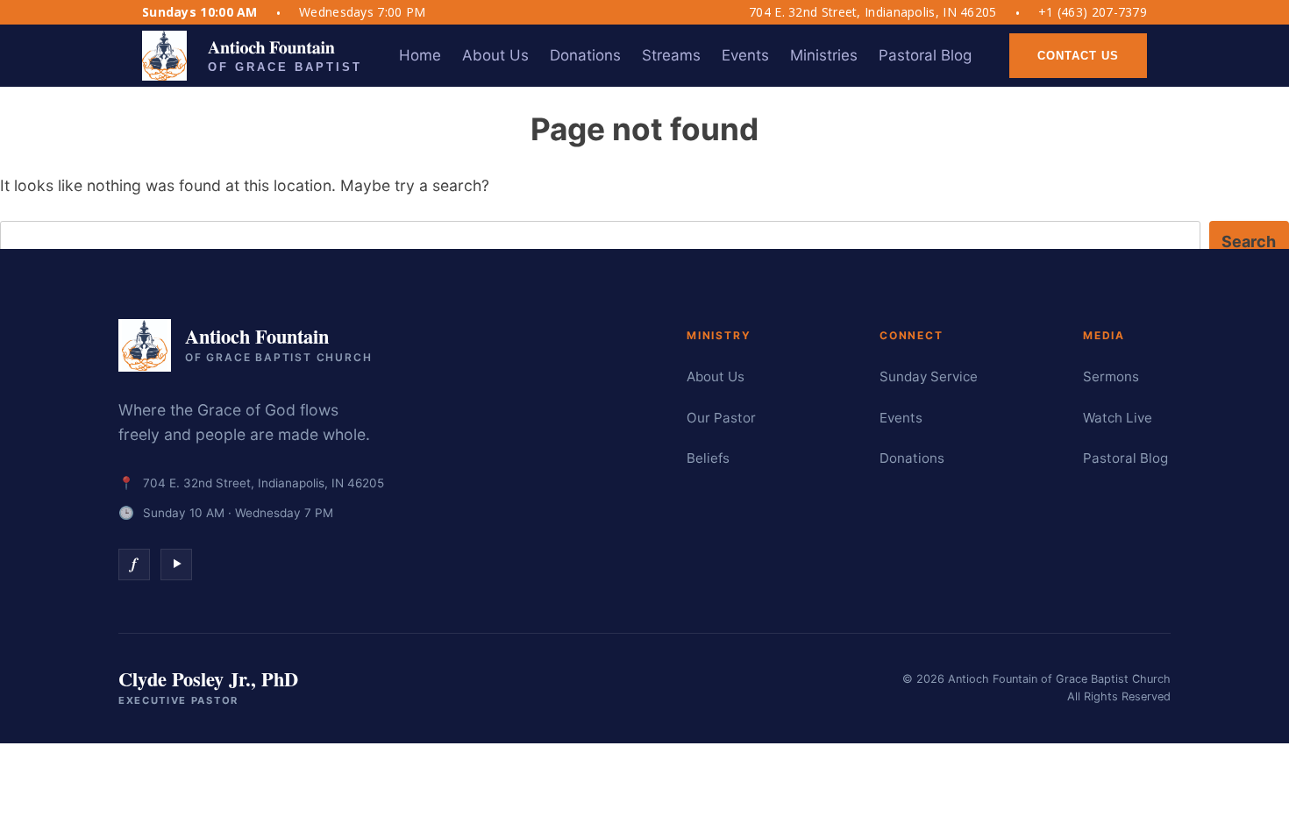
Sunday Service (929, 376)
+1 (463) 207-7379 (1092, 12)
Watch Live (1117, 417)
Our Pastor (721, 417)
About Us (715, 376)
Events (901, 417)
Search (1248, 241)
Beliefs (708, 458)
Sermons (1111, 376)
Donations (912, 458)
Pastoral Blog (1125, 458)
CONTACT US (1078, 55)
